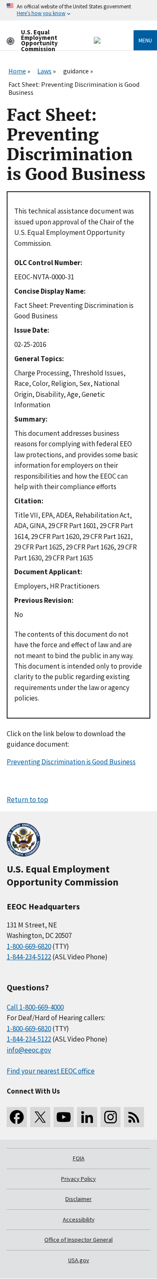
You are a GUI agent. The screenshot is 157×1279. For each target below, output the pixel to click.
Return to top (27, 799)
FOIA (79, 1158)
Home (17, 71)
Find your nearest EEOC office (51, 1071)
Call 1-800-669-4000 (35, 1007)
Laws (44, 71)
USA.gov (78, 1260)
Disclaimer (78, 1199)
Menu (145, 40)
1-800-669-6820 (29, 946)
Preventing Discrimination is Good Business (71, 761)
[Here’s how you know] (78, 10)
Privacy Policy (78, 1179)
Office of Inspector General (78, 1239)
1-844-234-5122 (29, 956)
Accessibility (79, 1219)
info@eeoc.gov (29, 1050)
